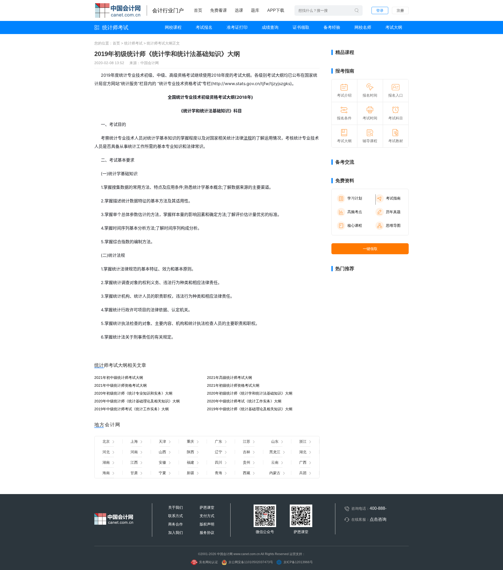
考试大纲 (393, 27)
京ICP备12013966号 (298, 562)
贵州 (246, 462)
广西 (303, 462)
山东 (274, 441)
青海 (218, 473)
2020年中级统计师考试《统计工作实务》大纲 (244, 401)
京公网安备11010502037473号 (250, 562)
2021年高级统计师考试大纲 (229, 377)
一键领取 (370, 249)
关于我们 (175, 507)
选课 (239, 10)
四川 (218, 462)
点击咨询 (378, 519)
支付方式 (207, 516)
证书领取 (301, 27)
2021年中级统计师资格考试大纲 (120, 385)
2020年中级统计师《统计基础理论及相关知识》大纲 (137, 401)
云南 (274, 462)
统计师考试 (115, 27)
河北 (106, 452)
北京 (106, 441)
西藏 (246, 473)
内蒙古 (274, 473)
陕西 (190, 452)
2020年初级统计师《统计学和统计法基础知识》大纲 (249, 393)
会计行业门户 (168, 10)
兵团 (303, 473)
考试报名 (204, 27)
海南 (106, 473)
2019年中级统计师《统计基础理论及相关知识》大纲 (249, 409)
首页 (198, 10)
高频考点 (354, 212)
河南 (134, 452)
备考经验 (332, 27)
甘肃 (134, 473)
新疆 (190, 473)
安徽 (162, 462)
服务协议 (207, 532)
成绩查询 (270, 27)
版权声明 (207, 524)
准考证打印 (237, 27)
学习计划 (354, 198)
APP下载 (275, 10)
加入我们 (175, 532)
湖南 (106, 462)
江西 (134, 462)
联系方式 (175, 516)
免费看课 (218, 10)
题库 (255, 10)
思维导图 (393, 225)
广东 (218, 441)
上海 (134, 441)
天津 (162, 441)
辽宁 (218, 452)
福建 (190, 462)
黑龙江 (274, 452)
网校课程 (173, 27)
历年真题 (393, 212)
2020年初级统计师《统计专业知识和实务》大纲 (133, 393)
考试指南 (393, 198)
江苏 (246, 441)
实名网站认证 (208, 562)
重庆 (190, 441)
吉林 (246, 452)
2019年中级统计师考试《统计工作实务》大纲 (131, 409)
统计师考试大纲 (159, 43)
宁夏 (162, 473)
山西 (162, 452)
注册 (400, 10)
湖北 (303, 452)
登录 (380, 10)
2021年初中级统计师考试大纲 (118, 377)
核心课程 (354, 225)
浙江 (303, 441)
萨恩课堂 (207, 507)
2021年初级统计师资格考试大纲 (233, 385)
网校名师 (362, 27)
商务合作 (175, 524)
